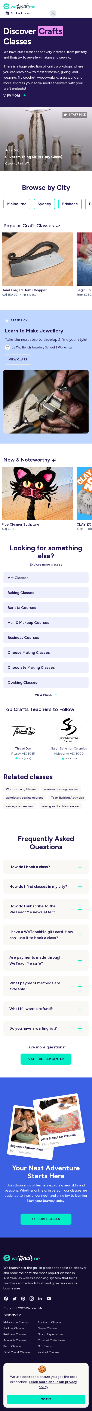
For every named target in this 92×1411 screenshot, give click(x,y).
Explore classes (46, 1219)
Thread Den (23, 748)
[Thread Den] (23, 731)
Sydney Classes (14, 1328)
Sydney (44, 203)
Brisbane (70, 203)
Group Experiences (50, 1334)
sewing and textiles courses (60, 806)
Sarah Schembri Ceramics (69, 748)
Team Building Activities (67, 798)
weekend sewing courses (61, 789)
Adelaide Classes (14, 1340)
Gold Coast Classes (16, 1352)
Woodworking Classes (21, 789)
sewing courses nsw (20, 806)
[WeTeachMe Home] (46, 1258)
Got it (46, 1399)
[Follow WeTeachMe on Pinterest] (23, 1298)
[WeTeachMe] (46, 6)
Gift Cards (45, 1346)
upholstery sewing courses (24, 798)
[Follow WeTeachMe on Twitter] (14, 1298)
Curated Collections (51, 1340)
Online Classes (47, 1328)
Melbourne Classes (16, 1322)
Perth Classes (12, 1346)
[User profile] (53, 13)
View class (18, 359)
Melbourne (17, 203)
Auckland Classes (50, 1322)
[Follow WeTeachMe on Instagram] (31, 1298)
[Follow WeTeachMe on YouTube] (48, 1298)
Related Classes (48, 1352)
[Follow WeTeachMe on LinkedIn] (40, 1298)
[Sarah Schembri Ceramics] (69, 731)
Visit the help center (46, 1059)
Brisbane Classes (14, 1334)
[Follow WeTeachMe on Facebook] (6, 1298)
